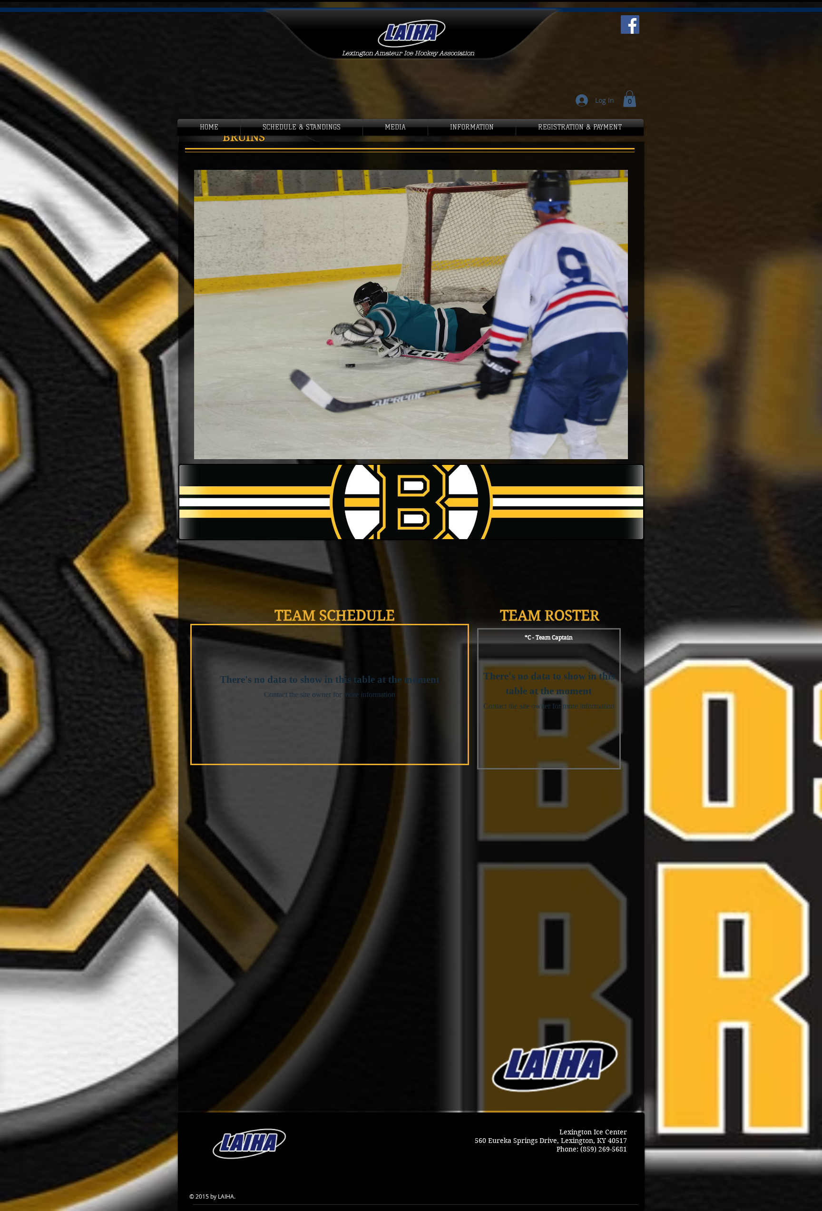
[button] (629, 98)
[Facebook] (630, 24)
